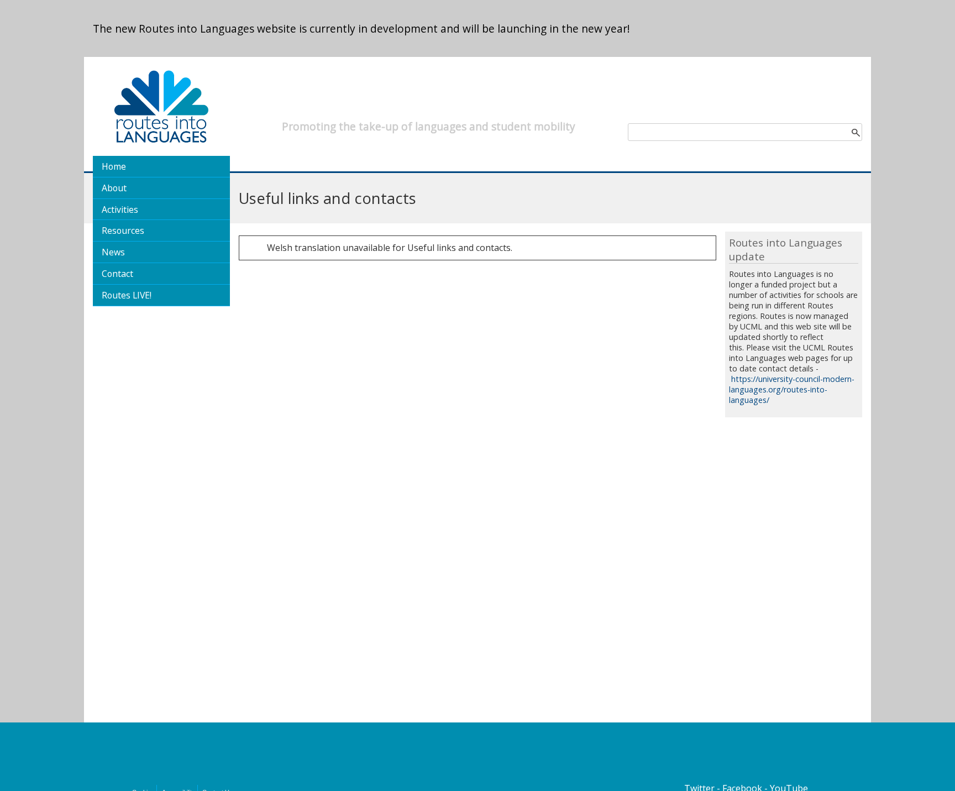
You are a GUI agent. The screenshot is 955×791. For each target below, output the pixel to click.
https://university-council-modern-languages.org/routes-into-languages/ (791, 389)
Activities (120, 209)
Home (114, 166)
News (113, 252)
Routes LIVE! (126, 295)
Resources (123, 230)
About (114, 188)
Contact (117, 274)
